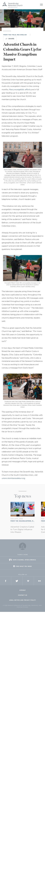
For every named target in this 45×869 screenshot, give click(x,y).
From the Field (9, 35)
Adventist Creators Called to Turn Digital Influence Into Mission (22, 529)
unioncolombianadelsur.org (13, 478)
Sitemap (22, 590)
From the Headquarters (20, 521)
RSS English (22, 35)
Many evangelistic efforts (20, 89)
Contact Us (22, 595)
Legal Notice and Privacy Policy (22, 600)
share (11, 39)
